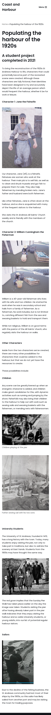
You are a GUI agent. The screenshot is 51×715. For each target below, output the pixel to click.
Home (5, 24)
